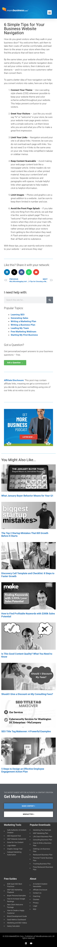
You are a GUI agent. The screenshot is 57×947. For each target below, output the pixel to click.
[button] (49, 12)
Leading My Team (20, 328)
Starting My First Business (24, 335)
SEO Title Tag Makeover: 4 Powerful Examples (26, 731)
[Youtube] (31, 943)
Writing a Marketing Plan (23, 321)
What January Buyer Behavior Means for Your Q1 (27, 495)
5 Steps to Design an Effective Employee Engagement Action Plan (22, 770)
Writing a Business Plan (23, 324)
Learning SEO (18, 314)
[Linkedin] (26, 943)
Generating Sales (19, 318)
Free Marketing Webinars (23, 331)
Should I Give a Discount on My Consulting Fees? (27, 694)
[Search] (49, 300)
